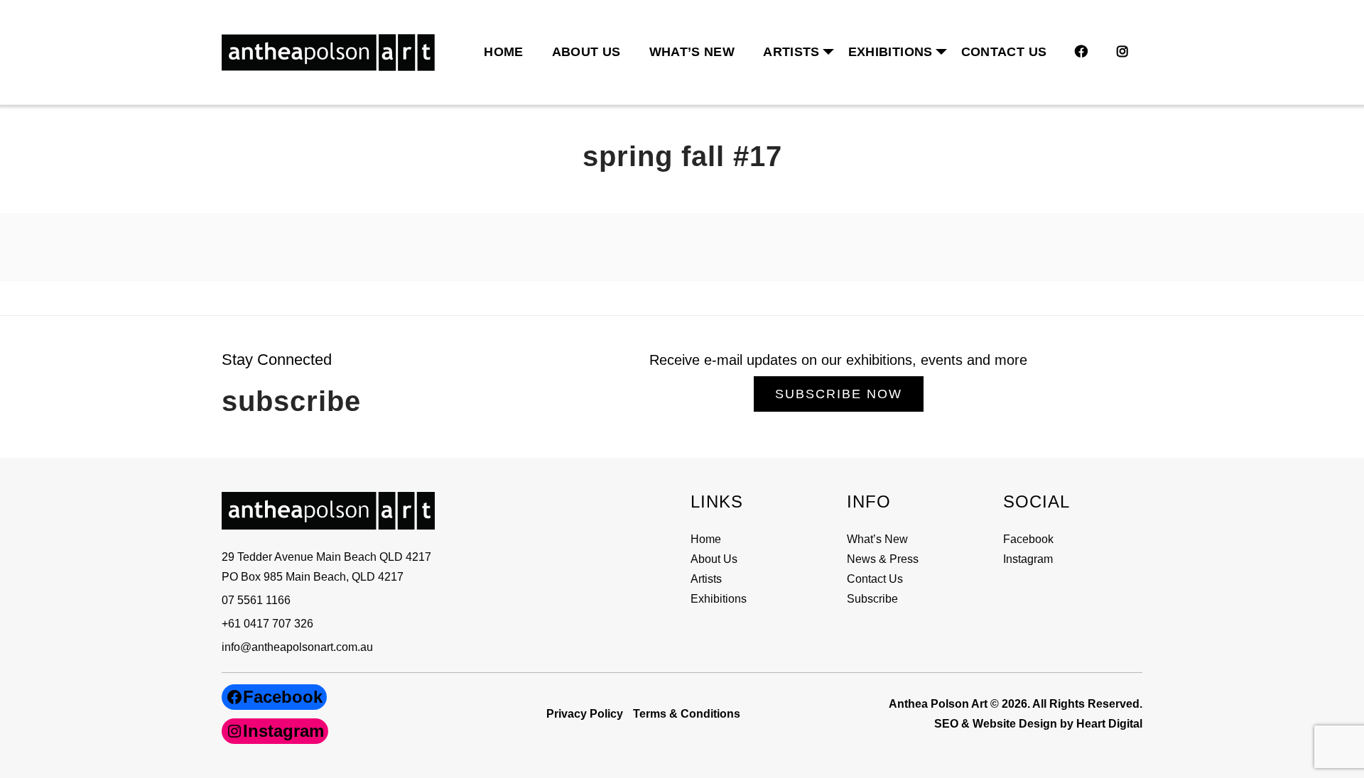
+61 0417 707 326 (267, 624)
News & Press (883, 559)
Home (503, 52)
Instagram (1028, 559)
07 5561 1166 (256, 600)
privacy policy (584, 714)
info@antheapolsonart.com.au (297, 647)
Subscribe (872, 599)
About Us (586, 52)
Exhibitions (890, 52)
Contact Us (1004, 52)
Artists (706, 579)
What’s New (692, 52)
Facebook (1028, 539)
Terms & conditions (686, 714)
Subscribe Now (838, 394)
